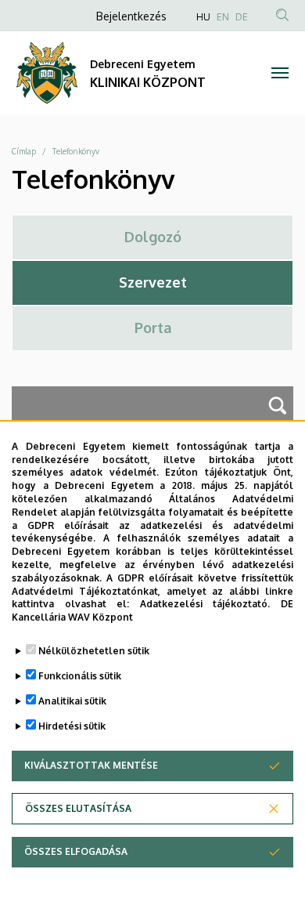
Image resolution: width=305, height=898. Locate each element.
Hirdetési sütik (72, 726)
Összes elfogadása (75, 851)
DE (241, 17)
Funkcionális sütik (79, 676)
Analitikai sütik (72, 701)
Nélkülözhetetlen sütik (93, 651)
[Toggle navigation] (279, 72)
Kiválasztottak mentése (91, 765)
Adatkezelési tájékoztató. (205, 604)
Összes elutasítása (78, 808)
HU (203, 17)
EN (223, 17)
